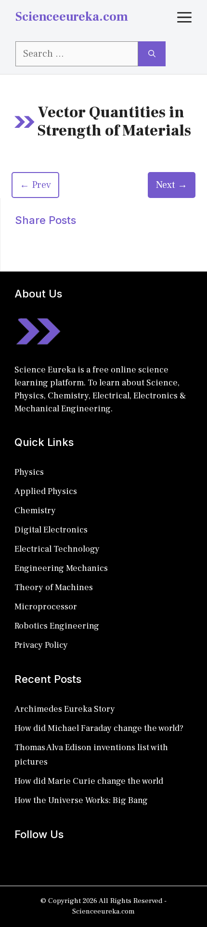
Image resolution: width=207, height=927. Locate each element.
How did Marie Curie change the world (88, 781)
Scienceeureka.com (71, 17)
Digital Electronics (51, 529)
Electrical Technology (57, 549)
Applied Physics (45, 491)
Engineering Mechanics (61, 568)
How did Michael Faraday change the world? (98, 728)
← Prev (35, 185)
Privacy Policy (41, 645)
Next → (171, 185)
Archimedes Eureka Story (64, 709)
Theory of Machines (53, 587)
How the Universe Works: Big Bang (81, 800)
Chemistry (35, 510)
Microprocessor (45, 606)
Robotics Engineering (56, 625)
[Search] (152, 53)
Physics (29, 472)
